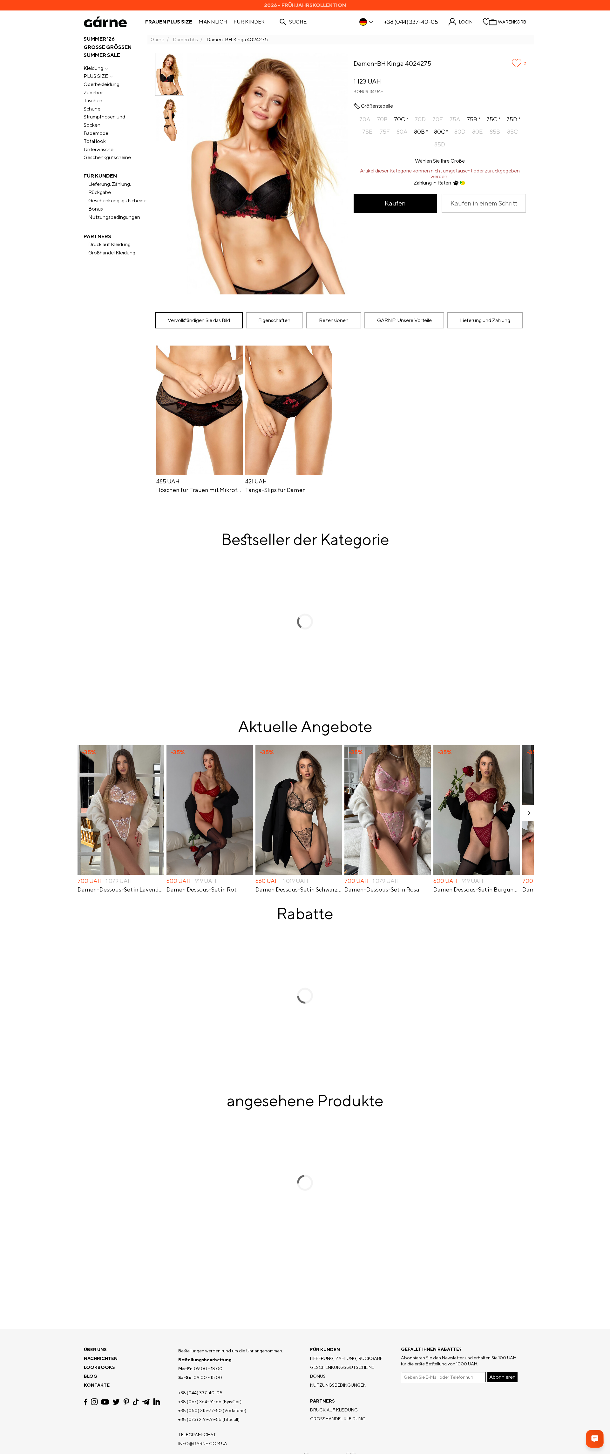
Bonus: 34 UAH (368, 91)
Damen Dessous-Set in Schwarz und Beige (298, 889)
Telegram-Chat (197, 1434)
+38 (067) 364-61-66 (199, 1401)
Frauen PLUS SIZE (168, 22)
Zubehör (93, 93)
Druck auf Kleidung (109, 244)
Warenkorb (512, 21)
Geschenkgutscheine (107, 157)
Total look (95, 141)
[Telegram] (146, 1401)
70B (382, 119)
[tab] (274, 320)
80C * (441, 131)
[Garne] (105, 22)
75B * (473, 119)
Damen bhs (185, 40)
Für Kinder (249, 22)
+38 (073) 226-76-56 (199, 1419)
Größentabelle (377, 106)
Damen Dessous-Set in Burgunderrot (476, 889)
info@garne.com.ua (202, 1443)
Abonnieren (502, 1377)
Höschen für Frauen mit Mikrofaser (199, 490)
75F (385, 131)
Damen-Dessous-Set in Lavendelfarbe (121, 889)
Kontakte (97, 1385)
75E (367, 131)
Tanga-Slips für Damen (275, 490)
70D (420, 119)
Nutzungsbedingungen (114, 217)
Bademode (96, 133)
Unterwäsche (98, 149)
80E (477, 131)
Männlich (213, 22)
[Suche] (283, 22)
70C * (401, 119)
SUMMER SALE (102, 55)
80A (402, 131)
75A (455, 119)
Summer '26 (99, 39)
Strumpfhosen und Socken (104, 121)
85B (495, 131)
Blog (90, 1376)
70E (437, 119)
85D (439, 144)
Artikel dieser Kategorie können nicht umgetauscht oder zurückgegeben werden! (440, 173)
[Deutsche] (366, 22)
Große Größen (108, 47)
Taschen (93, 101)
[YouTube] (105, 1402)
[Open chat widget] (595, 1439)
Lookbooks (99, 1367)
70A (364, 119)
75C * (493, 119)
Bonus (95, 209)
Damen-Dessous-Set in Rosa (381, 889)
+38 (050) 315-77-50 (200, 1410)
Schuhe (92, 109)
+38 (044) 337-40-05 (411, 22)
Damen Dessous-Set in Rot (201, 889)
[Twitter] (116, 1402)
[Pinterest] (126, 1401)
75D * (513, 119)
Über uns (95, 1349)
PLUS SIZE (96, 76)
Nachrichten (101, 1358)
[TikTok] (136, 1401)
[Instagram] (94, 1401)
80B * (421, 131)
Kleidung (93, 68)
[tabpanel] (340, 420)
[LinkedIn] (156, 1401)
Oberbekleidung (101, 84)
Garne (157, 40)
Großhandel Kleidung (111, 253)
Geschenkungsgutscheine (117, 201)
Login (465, 21)
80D (459, 131)
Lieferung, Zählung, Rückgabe (109, 188)
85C (512, 131)
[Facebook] (85, 1401)
